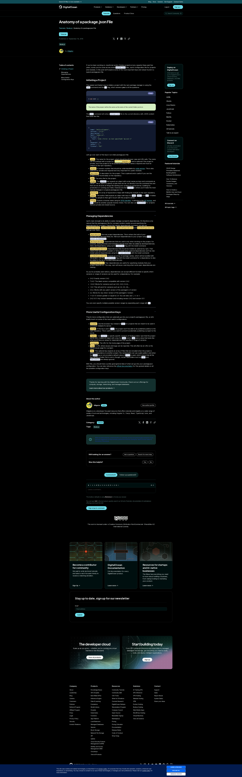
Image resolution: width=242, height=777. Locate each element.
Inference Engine (96, 698)
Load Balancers (95, 721)
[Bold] (88, 485)
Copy (150, 93)
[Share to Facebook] (117, 39)
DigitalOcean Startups (118, 704)
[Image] (98, 485)
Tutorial (63, 34)
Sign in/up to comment (96, 508)
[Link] (96, 485)
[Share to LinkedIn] (121, 39)
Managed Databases (97, 724)
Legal (71, 715)
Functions (94, 715)
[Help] (153, 485)
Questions (116, 13)
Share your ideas (159, 701)
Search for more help (145, 454)
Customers (73, 701)
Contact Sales (178, 2)
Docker (169, 121)
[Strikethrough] (94, 485)
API (92, 736)
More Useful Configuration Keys (103, 311)
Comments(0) (111, 475)
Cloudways (94, 751)
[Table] (116, 485)
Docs (154, 2)
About (71, 690)
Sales (156, 693)
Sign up (177, 7)
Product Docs (129, 13)
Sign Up (75, 585)
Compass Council (117, 710)
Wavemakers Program (119, 707)
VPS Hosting (137, 695)
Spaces (93, 727)
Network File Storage (97, 733)
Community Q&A (117, 693)
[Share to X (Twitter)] (114, 39)
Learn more (112, 585)
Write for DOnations (118, 698)
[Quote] (112, 485)
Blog (149, 2)
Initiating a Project (67, 69)
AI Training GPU (138, 690)
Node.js (69, 28)
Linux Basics (170, 105)
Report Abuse (158, 695)
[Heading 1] (102, 485)
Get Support (168, 2)
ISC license (148, 200)
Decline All (176, 770)
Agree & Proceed (176, 767)
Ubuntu (168, 101)
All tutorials (170, 129)
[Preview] (151, 485)
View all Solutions (138, 718)
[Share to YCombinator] (125, 39)
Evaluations (94, 704)
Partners (72, 704)
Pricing (114, 721)
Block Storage (95, 730)
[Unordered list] (108, 485)
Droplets (93, 710)
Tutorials (106, 13)
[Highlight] (100, 485)
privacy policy (103, 769)
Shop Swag (115, 736)
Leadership (73, 693)
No (151, 462)
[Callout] (114, 485)
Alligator (70, 51)
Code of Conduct (117, 733)
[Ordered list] (110, 485)
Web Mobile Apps (138, 710)
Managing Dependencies (99, 215)
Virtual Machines (138, 715)
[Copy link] (129, 39)
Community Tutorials (118, 690)
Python (168, 113)
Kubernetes (170, 125)
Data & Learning (96, 701)
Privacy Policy (74, 718)
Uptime (93, 739)
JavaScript (170, 109)
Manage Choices (176, 774)
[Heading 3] (106, 485)
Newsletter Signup (117, 715)
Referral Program (75, 707)
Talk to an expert (172, 133)
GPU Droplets (95, 693)
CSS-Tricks (115, 695)
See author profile (148, 405)
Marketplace (116, 718)
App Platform (95, 718)
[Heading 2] (104, 485)
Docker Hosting (138, 704)
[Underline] (92, 485)
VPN (134, 701)
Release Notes (116, 730)
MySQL (169, 117)
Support (156, 690)
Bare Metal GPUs (96, 695)
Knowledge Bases (96, 690)
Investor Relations (75, 724)
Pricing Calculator (117, 724)
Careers (160, 2)
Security (72, 721)
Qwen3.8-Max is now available (69, 2)
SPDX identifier (125, 200)
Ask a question (129, 454)
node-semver (140, 168)
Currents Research (118, 701)
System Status (158, 698)
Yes (145, 462)
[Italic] (90, 485)
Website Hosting (138, 698)
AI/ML (168, 97)
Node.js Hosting (138, 707)
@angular (118, 161)
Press (71, 713)
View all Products (96, 754)
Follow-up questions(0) (128, 475)
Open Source (116, 713)
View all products (95, 657)
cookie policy (146, 770)
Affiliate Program (75, 710)
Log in (167, 7)
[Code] (118, 485)
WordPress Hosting (139, 713)
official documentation (125, 366)
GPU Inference (137, 693)
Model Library (95, 707)
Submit (79, 615)
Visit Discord (173, 156)
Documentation (116, 727)
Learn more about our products (101, 388)
